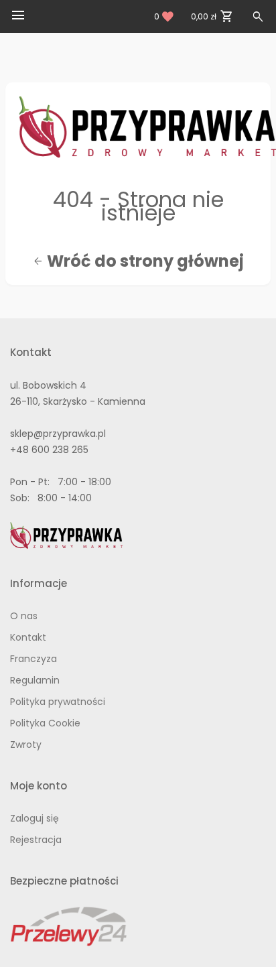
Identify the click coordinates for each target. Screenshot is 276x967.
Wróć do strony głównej (138, 261)
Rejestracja (36, 839)
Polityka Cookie (45, 723)
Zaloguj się (34, 818)
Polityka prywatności (57, 701)
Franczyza (33, 658)
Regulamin (35, 680)
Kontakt (28, 637)
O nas (24, 616)
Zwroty (26, 744)
